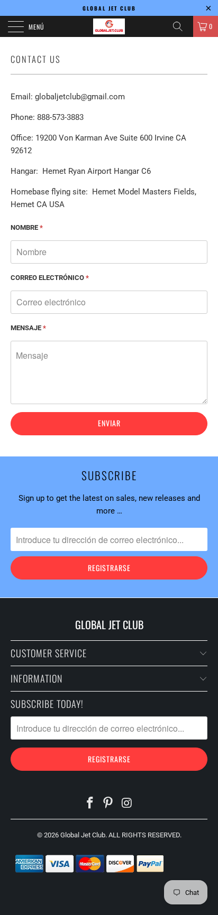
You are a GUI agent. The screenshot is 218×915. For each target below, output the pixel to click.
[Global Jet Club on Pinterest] (108, 804)
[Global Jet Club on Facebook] (90, 804)
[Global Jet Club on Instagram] (127, 804)
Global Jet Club (82, 835)
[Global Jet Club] (109, 26)
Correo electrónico (50, 278)
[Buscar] (181, 26)
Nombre (27, 227)
